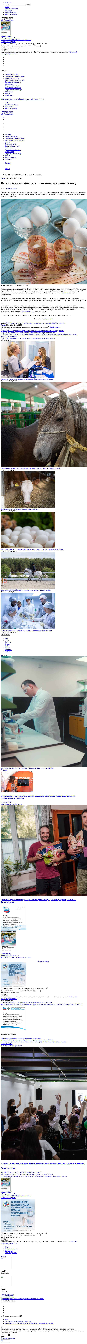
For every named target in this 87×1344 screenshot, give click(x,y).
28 (6, 50)
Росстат (58, 323)
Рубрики (8, 3)
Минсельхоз (10, 323)
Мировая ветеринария (13, 88)
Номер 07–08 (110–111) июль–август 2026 (16, 40)
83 (6, 1239)
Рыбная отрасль (10, 144)
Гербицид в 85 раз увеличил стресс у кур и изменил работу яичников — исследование (32, 331)
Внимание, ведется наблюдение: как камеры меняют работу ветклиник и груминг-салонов (34, 1042)
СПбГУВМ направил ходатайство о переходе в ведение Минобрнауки (26, 630)
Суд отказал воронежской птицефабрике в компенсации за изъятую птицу (28, 338)
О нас (7, 7)
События (8, 159)
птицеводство (50, 323)
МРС (7, 640)
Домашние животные (13, 82)
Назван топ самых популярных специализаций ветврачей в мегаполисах (27, 379)
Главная (8, 163)
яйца (63, 323)
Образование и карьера (13, 90)
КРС (6, 638)
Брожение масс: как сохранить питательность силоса (20, 509)
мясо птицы (20, 323)
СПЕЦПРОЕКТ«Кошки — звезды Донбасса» (11, 803)
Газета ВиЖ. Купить (8, 42)
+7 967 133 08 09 (7, 112)
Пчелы (7, 644)
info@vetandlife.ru (7, 20)
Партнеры (8, 11)
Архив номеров (10, 12)
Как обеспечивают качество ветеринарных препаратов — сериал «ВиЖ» (27, 768)
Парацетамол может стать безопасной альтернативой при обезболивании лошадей (31, 468)
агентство (65, 293)
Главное (8, 134)
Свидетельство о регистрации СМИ (18, 1321)
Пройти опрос (55, 327)
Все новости (9, 95)
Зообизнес (9, 84)
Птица (7, 142)
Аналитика (9, 92)
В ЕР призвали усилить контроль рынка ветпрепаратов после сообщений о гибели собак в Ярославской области (42, 1004)
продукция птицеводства (34, 323)
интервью (4, 655)
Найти (28, 5)
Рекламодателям (11, 14)
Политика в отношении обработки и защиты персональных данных (29, 1323)
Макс (47, 319)
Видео (7, 93)
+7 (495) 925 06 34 (7, 1295)
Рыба (7, 646)
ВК (51, 319)
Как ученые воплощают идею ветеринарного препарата (21, 1038)
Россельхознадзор (11, 9)
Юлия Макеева (11, 188)
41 (2, 50)
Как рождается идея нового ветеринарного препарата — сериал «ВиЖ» (27, 1040)
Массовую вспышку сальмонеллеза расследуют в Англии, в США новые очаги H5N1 (32, 549)
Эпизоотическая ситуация (14, 76)
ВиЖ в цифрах (10, 157)
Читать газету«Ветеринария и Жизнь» (10, 37)
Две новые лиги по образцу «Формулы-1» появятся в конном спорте (26, 590)
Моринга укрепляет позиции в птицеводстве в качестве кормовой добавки (28, 333)
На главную (5, 634)
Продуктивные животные (14, 80)
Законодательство (11, 74)
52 (6, 995)
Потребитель (9, 152)
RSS (6, 1319)
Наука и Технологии (12, 86)
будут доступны (27, 311)
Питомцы (4, 770)
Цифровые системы (12, 78)
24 (2, 995)
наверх (4, 1256)
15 (2, 1239)
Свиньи (8, 642)
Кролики (8, 650)
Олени (7, 652)
